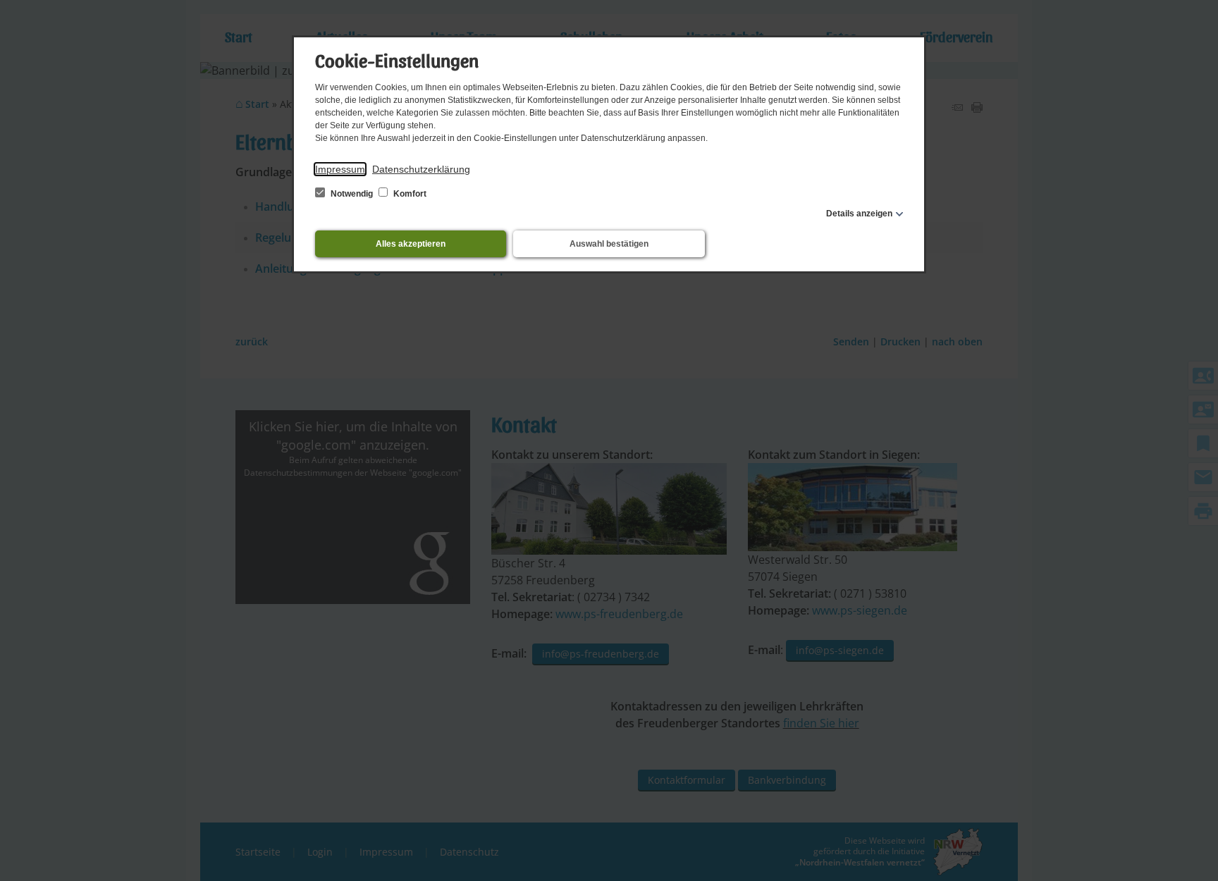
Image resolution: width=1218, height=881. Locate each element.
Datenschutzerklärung (421, 169)
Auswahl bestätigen (609, 244)
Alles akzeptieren (410, 244)
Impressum (340, 169)
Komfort (408, 194)
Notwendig (351, 194)
